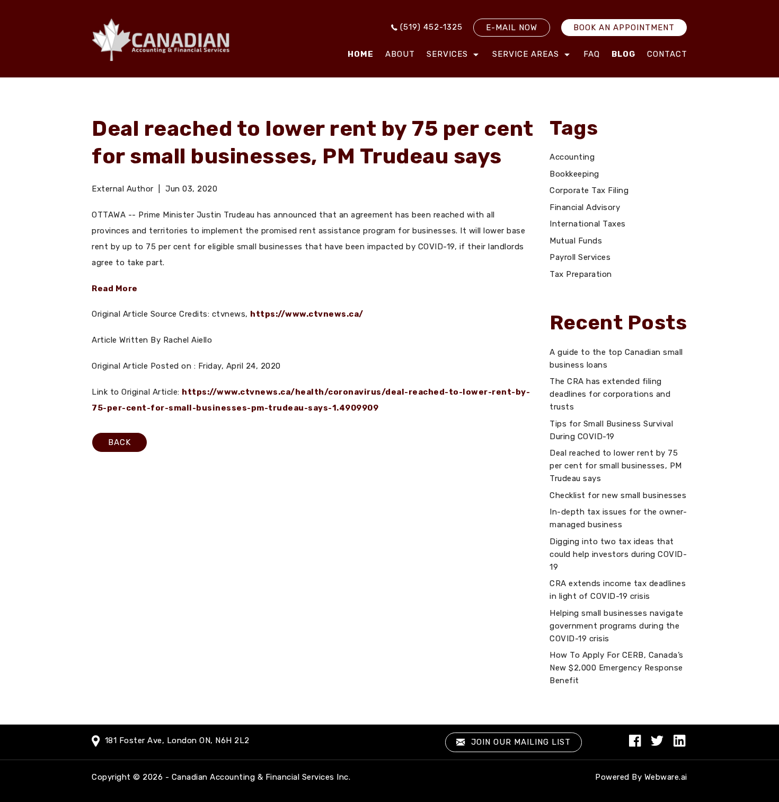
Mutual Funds (576, 241)
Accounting (572, 157)
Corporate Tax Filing (589, 190)
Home (361, 54)
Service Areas (525, 54)
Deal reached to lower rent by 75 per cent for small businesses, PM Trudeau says (616, 465)
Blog (623, 54)
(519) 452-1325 (431, 27)
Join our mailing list (519, 742)
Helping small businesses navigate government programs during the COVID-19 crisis (617, 625)
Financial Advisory (585, 207)
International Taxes (588, 224)
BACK (119, 442)
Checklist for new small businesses (618, 495)
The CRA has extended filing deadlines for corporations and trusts (610, 394)
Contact (667, 54)
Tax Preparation (581, 274)
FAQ (591, 54)
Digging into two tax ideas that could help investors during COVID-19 (618, 554)
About (400, 54)
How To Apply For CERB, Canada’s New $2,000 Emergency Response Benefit (617, 667)
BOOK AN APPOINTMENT (624, 27)
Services (447, 54)
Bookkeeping (574, 174)
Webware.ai (665, 777)
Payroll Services (580, 257)
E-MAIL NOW (511, 27)
